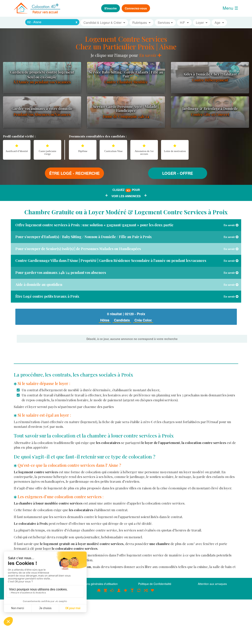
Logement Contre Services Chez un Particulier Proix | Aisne (126, 42)
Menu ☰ (230, 8)
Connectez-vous (136, 8)
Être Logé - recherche (74, 173)
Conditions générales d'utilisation (97, 584)
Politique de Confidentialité (154, 584)
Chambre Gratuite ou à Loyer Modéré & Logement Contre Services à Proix (126, 212)
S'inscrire (110, 8)
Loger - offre (177, 173)
